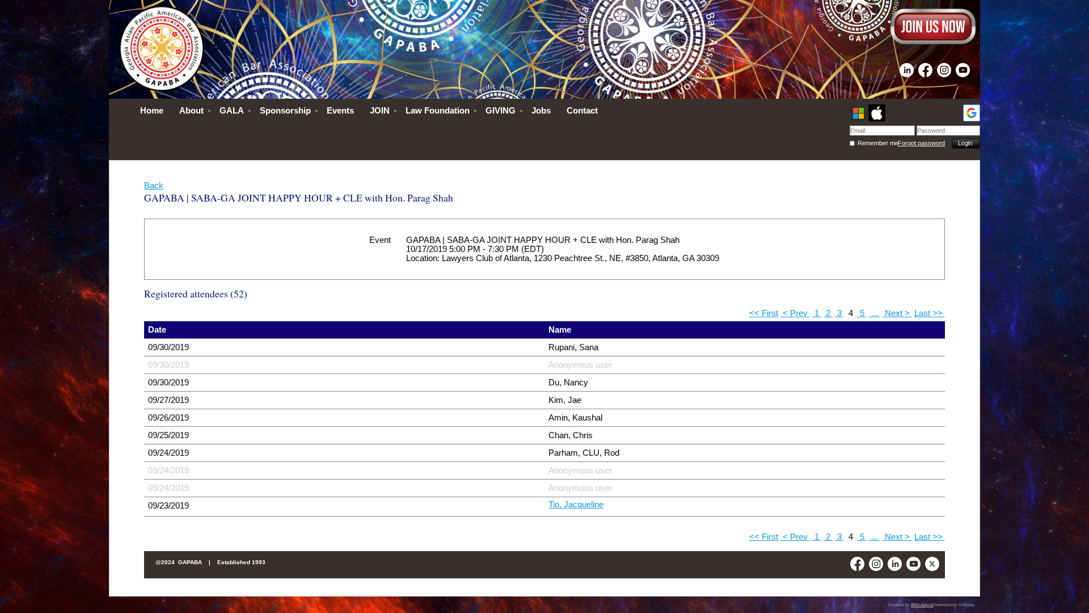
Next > (897, 313)
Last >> (929, 313)
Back (153, 185)
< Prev (795, 313)
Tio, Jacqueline (575, 504)
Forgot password (921, 143)
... (874, 313)
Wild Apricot (922, 604)
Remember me (878, 143)
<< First (763, 313)
